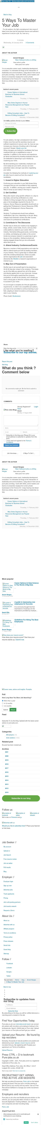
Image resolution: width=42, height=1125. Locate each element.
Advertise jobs (8, 890)
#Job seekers (10, 738)
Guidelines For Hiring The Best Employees (26, 620)
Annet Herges (18, 58)
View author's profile (19, 62)
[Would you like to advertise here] (8, 822)
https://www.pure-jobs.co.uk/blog (25, 60)
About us (6, 920)
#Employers (10, 735)
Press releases (8, 941)
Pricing (6, 898)
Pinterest (14, 817)
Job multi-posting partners (12, 902)
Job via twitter (8, 863)
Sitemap (6, 953)
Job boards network (10, 906)
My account (7, 847)
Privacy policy (8, 937)
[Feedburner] (6, 726)
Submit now (19, 639)
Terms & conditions (10, 933)
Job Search (7, 855)
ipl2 (21, 257)
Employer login (8, 881)
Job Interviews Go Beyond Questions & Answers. (14, 453)
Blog (5, 871)
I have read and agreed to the (18, 441)
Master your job (21, 148)
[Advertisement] (21, 319)
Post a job (26, 1081)
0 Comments (30, 43)
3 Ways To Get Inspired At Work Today (31, 453)
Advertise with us (9, 924)
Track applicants (9, 894)
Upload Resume (7, 1050)
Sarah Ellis (5, 612)
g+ (21, 817)
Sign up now (8, 885)
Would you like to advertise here (13, 826)
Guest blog (7, 949)
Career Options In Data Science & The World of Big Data (26, 584)
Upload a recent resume (22, 1043)
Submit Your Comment (11, 445)
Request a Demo (9, 910)
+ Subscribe (10, 131)
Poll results (7, 867)
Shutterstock (16, 296)
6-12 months (8, 703)
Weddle (15, 259)
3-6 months (7, 706)
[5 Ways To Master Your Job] (21, 47)
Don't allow (34, 1122)
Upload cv (7, 851)
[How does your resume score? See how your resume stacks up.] (12, 635)
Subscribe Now (13, 1011)
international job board (23, 1024)
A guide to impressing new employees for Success (24, 603)
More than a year (9, 701)
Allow (26, 1122)
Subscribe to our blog (21, 798)
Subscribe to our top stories (20, 352)
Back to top (7, 987)
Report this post (7, 361)
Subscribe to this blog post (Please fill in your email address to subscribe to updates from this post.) (21, 436)
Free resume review (10, 859)
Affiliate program (9, 929)
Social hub (7, 945)
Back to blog (7, 14)
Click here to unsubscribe (19, 1071)
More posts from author (22, 64)
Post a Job (5, 1107)
